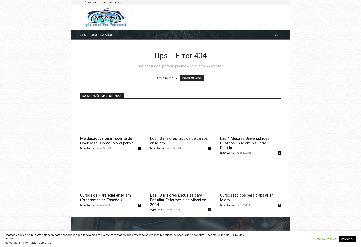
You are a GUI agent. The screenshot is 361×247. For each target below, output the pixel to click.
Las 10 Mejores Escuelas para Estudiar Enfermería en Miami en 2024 (178, 200)
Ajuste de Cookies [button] (324, 239)
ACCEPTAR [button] (347, 238)
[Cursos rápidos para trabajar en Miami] (250, 175)
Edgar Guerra (87, 148)
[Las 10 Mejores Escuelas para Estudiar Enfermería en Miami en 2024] (180, 175)
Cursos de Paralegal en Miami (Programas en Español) (106, 197)
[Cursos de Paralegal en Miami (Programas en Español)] (110, 175)
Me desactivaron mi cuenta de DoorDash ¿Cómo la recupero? (106, 140)
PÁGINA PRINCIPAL (191, 78)
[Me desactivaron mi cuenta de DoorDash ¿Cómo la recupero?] (110, 119)
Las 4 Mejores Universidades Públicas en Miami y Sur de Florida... (245, 143)
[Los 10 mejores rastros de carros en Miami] (180, 119)
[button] (276, 34)
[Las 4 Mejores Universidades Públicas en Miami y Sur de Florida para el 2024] (250, 119)
